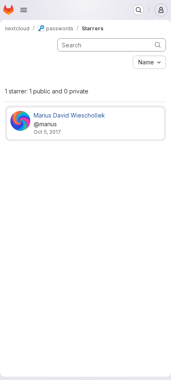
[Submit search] (158, 45)
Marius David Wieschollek (69, 115)
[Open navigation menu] (23, 10)
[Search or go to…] (139, 10)
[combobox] (149, 62)
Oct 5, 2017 (47, 132)
